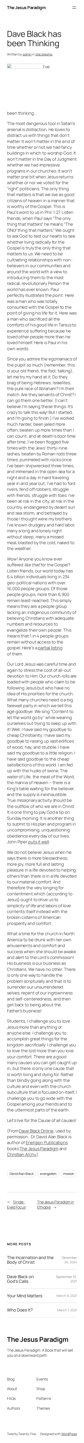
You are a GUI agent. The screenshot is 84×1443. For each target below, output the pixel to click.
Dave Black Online (36, 1131)
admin (27, 54)
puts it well (38, 841)
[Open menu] (74, 7)
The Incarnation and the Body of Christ (30, 1260)
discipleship (43, 54)
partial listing (50, 648)
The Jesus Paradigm (26, 7)
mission (68, 1173)
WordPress (69, 1434)
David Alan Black (21, 1173)
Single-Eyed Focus (16, 1204)
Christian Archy (21, 1154)
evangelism (48, 1173)
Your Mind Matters (24, 1295)
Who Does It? (20, 1310)
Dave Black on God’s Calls (20, 1279)
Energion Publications (47, 1142)
